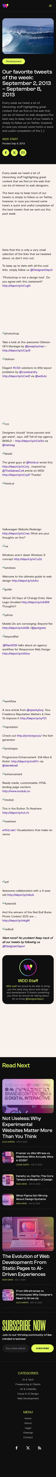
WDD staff (11, 986)
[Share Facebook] (5, 152)
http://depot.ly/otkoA (20, 895)
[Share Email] (23, 152)
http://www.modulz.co (16, 791)
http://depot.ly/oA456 (35, 602)
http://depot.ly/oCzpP (16, 475)
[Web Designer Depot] (5, 6)
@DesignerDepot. (35, 999)
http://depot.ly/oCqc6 (16, 350)
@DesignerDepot (41, 270)
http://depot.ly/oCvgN (16, 285)
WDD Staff (28, 980)
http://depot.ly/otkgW (16, 920)
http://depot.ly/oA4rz (25, 580)
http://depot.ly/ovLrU (15, 812)
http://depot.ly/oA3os (16, 653)
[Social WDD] (16, 1448)
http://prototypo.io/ (30, 735)
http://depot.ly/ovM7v (25, 761)
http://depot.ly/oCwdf (16, 376)
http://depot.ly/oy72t (33, 718)
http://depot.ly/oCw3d (30, 441)
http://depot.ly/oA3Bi (16, 628)
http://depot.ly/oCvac (16, 533)
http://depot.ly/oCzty (16, 466)
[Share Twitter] (14, 152)
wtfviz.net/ (9, 830)
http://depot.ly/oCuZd (28, 559)
